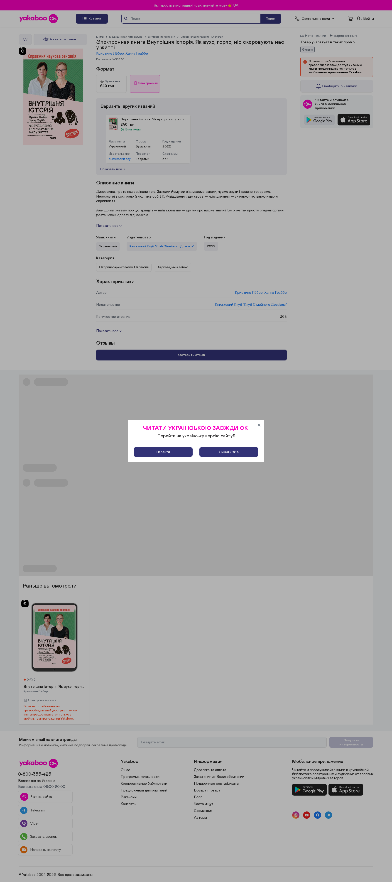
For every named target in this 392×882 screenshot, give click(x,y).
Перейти (163, 452)
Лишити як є (229, 452)
